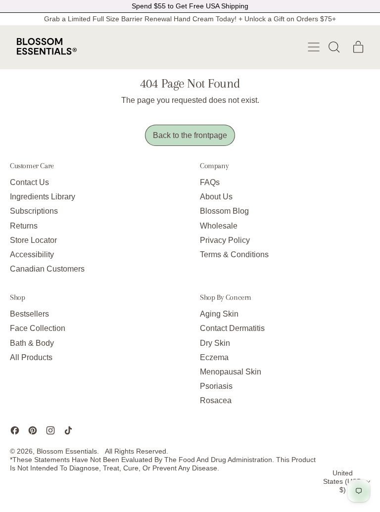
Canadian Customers (47, 269)
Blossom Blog (224, 211)
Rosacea (216, 400)
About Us (216, 196)
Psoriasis (216, 386)
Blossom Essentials (67, 451)
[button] (333, 47)
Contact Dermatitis (232, 328)
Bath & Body (32, 343)
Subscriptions (34, 211)
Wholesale (219, 226)
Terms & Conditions (234, 254)
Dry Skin (215, 343)
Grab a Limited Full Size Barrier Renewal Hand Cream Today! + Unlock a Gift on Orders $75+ (190, 19)
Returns (24, 226)
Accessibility (32, 254)
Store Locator (33, 240)
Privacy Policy (225, 240)
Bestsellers (29, 314)
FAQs (210, 182)
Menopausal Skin (230, 372)
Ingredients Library (42, 196)
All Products (31, 357)
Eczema (214, 357)
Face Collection (37, 328)
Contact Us (29, 182)
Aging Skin (219, 314)
